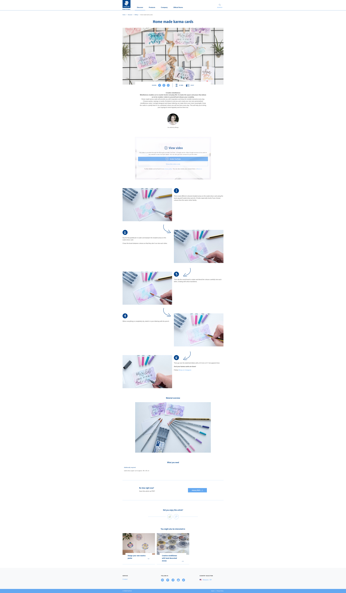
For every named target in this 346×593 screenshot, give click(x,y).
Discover (140, 7)
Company (164, 7)
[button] (219, 6)
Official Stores (178, 7)
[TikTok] (183, 580)
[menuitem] (134, 579)
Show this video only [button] (173, 164)
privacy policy (168, 169)
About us (199, 169)
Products (152, 7)
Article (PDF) (196, 490)
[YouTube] (178, 580)
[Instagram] (162, 580)
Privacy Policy (220, 591)
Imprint (212, 591)
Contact (125, 579)
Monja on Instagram (185, 370)
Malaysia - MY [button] (207, 580)
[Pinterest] (167, 580)
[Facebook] (173, 580)
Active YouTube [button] (175, 159)
